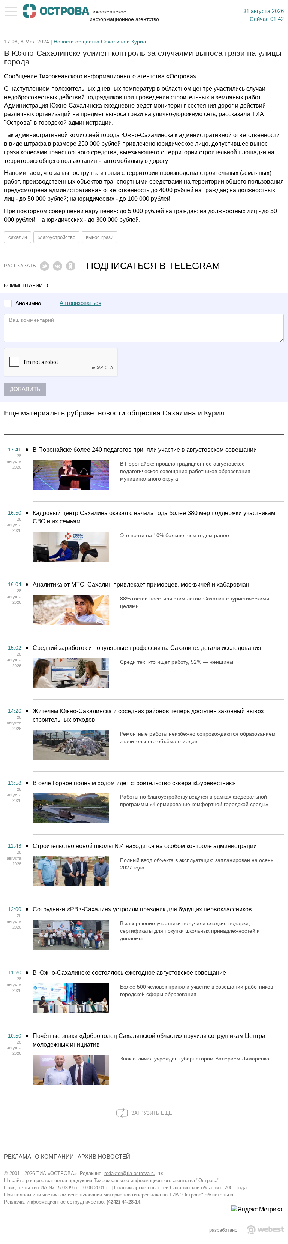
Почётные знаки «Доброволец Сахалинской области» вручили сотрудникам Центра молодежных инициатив (149, 1040)
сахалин (17, 237)
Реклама (17, 1157)
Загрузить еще (151, 1113)
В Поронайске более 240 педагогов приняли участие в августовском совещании (145, 450)
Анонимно (28, 303)
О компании (54, 1157)
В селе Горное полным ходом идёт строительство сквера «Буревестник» (134, 783)
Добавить (25, 389)
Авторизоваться (80, 303)
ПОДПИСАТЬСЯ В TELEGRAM (153, 265)
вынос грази (99, 237)
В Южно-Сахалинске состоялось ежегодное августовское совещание (129, 972)
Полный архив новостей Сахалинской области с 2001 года (180, 1187)
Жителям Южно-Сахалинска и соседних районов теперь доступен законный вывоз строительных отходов (148, 715)
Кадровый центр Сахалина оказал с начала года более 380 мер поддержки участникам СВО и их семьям (154, 517)
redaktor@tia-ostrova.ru (129, 1173)
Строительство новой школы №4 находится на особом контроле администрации (145, 846)
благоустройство (56, 237)
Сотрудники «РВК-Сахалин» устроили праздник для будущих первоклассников (142, 909)
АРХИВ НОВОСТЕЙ (104, 1157)
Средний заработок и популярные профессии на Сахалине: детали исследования (147, 648)
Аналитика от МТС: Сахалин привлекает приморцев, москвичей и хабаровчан (141, 584)
